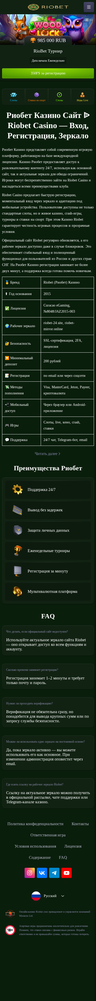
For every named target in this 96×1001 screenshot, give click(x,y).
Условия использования (33, 886)
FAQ (65, 897)
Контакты (24, 875)
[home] (48, 7)
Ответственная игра (62, 875)
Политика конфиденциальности (48, 864)
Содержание (39, 897)
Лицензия (76, 886)
